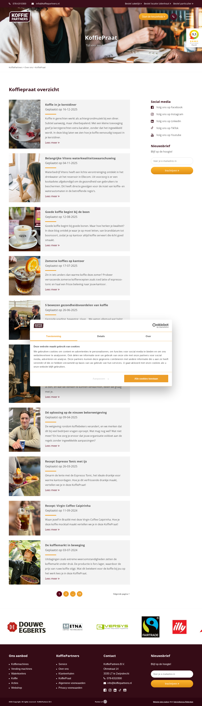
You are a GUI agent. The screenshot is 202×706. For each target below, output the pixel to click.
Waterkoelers (18, 673)
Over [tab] (148, 336)
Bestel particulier (182, 3)
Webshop (16, 687)
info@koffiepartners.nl (47, 3)
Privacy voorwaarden (70, 687)
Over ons (64, 669)
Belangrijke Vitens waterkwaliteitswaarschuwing (80, 158)
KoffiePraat (65, 678)
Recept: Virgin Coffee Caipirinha (68, 506)
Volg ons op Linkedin (168, 121)
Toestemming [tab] (53, 336)
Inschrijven (171, 170)
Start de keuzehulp (153, 16)
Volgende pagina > (121, 594)
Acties (14, 683)
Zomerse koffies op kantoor (64, 261)
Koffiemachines (20, 664)
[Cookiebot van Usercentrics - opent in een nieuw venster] (155, 325)
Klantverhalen (66, 673)
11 (79, 594)
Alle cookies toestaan (146, 378)
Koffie (14, 678)
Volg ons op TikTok (167, 128)
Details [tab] (101, 336)
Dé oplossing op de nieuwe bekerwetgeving (76, 412)
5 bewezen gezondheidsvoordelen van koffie (76, 305)
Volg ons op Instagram (169, 114)
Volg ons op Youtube (168, 135)
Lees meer (51, 142)
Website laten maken (161, 702)
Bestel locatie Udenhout (157, 3)
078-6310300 (19, 3)
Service (63, 664)
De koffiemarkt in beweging (65, 545)
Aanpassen (99, 378)
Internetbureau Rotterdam (183, 702)
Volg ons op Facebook (169, 107)
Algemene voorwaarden (72, 683)
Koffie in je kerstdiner (60, 104)
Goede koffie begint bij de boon (67, 212)
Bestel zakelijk (132, 3)
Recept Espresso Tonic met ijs (66, 461)
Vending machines (21, 669)
